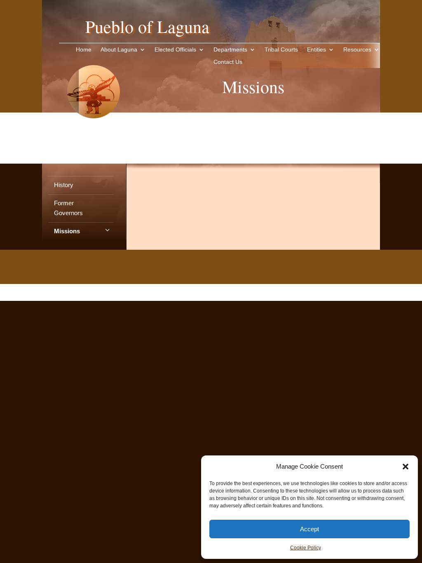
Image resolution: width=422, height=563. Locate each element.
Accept (309, 529)
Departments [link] (230, 49)
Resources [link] (357, 49)
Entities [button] (316, 49)
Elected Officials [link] (175, 49)
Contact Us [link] (227, 62)
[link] (93, 130)
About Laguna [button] (119, 49)
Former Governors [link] (68, 207)
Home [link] (83, 49)
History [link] (63, 184)
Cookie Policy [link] (305, 548)
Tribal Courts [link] (281, 49)
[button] (405, 466)
